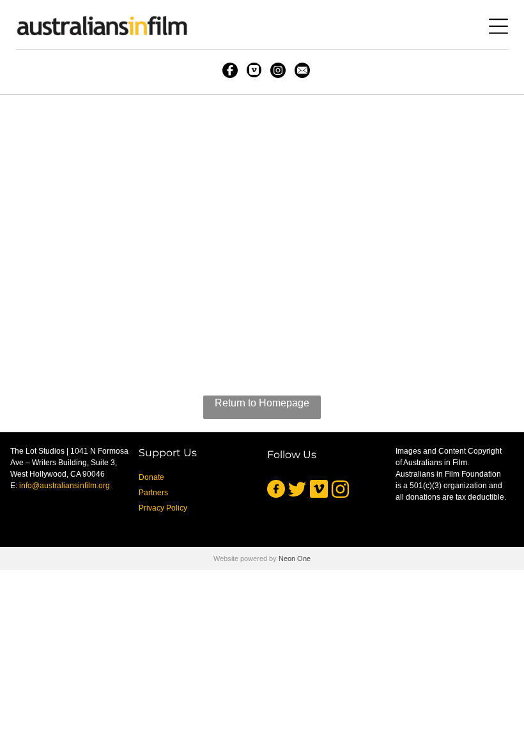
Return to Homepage (262, 402)
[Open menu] (498, 26)
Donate (151, 477)
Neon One (295, 558)
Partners (153, 492)
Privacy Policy (163, 508)
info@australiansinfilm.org (64, 485)
